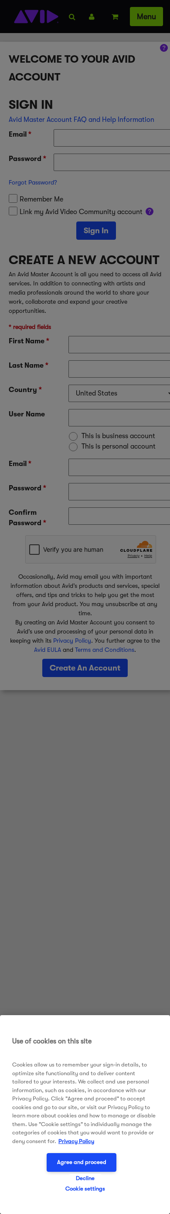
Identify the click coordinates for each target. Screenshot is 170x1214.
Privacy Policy (76, 1141)
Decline (85, 1178)
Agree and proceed (81, 1162)
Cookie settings (85, 1188)
